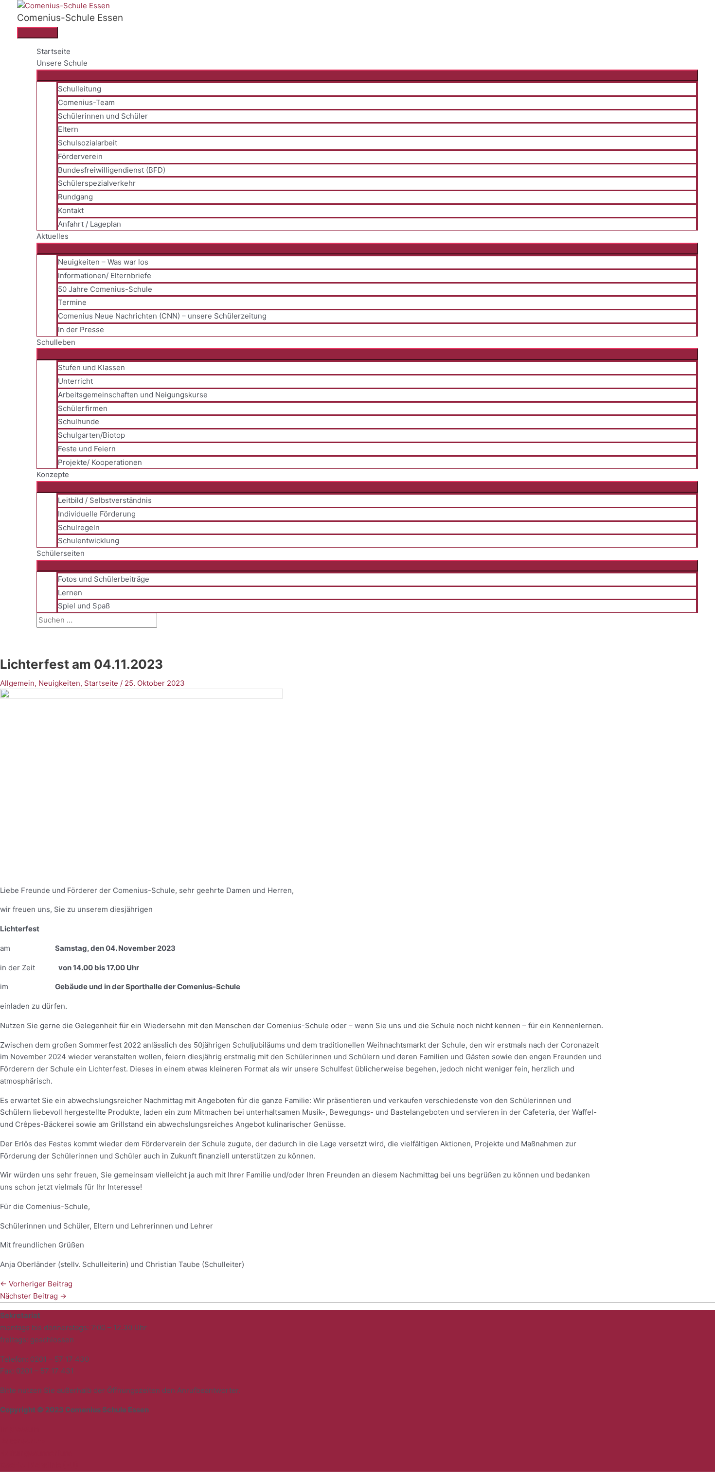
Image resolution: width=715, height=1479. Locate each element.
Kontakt (71, 210)
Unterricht (75, 381)
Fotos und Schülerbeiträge (103, 579)
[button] (39, 633)
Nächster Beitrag (33, 1296)
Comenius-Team (86, 102)
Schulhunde (78, 421)
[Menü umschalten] (367, 75)
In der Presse (81, 329)
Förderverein (80, 156)
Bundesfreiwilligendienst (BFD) (111, 170)
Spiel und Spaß (84, 605)
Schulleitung (79, 88)
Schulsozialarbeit (87, 142)
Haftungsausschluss (36, 1453)
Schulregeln (79, 527)
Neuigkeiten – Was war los (103, 262)
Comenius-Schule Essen (70, 17)
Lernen (70, 592)
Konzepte (52, 474)
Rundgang (75, 196)
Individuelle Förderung (97, 513)
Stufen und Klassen (91, 367)
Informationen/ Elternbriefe (104, 275)
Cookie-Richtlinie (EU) (39, 1465)
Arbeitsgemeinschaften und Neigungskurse (133, 394)
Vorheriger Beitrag (36, 1283)
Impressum (19, 1429)
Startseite (53, 51)
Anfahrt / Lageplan (89, 224)
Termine (72, 302)
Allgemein (17, 683)
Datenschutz (23, 1440)
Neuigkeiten (59, 683)
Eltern (68, 129)
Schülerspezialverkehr (97, 183)
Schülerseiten (60, 553)
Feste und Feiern (87, 448)
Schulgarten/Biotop (91, 435)
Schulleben (55, 342)
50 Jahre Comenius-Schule (105, 289)
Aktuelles (52, 236)
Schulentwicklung (88, 540)
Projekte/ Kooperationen (100, 462)
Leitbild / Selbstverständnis (105, 500)
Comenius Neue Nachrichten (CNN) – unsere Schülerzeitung (162, 316)
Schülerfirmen (82, 408)
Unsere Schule (62, 63)
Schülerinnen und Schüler (103, 116)
